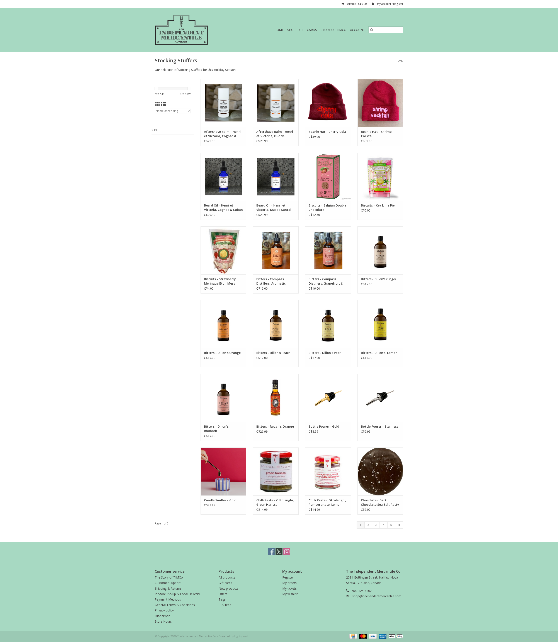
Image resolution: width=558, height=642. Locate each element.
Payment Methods (168, 599)
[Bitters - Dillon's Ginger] (380, 250)
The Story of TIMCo (169, 577)
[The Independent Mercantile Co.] (191, 30)
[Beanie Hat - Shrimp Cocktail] (380, 103)
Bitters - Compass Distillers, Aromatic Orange (271, 281)
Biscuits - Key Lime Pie (378, 205)
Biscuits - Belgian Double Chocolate (327, 207)
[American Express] (382, 636)
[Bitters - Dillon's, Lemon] (380, 324)
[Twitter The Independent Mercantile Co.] (279, 551)
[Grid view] (157, 104)
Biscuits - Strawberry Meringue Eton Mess (220, 281)
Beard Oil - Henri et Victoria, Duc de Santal (273, 207)
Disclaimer (162, 616)
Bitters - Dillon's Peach (273, 353)
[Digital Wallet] (395, 636)
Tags (222, 599)
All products (227, 577)
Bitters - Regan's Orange (275, 426)
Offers (223, 594)
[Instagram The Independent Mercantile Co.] (286, 551)
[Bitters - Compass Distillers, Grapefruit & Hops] (328, 250)
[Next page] (399, 524)
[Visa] (372, 636)
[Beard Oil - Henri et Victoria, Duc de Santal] (276, 177)
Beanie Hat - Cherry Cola (327, 132)
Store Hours (163, 621)
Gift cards (308, 30)
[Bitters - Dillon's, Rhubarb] (223, 398)
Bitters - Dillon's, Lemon (379, 353)
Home (279, 30)
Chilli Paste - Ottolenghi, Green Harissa (275, 502)
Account (357, 30)
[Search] (371, 29)
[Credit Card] (352, 636)
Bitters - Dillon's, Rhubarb (216, 428)
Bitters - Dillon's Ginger (378, 279)
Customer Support (168, 583)
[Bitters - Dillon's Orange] (223, 324)
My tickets (289, 588)
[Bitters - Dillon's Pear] (328, 324)
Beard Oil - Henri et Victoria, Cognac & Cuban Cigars (223, 207)
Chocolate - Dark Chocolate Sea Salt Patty (380, 502)
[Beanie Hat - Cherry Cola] (328, 103)
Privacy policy (164, 610)
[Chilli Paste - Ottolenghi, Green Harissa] (276, 471)
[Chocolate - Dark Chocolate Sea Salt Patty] (380, 471)
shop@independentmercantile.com (376, 596)
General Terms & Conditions (175, 605)
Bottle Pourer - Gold (324, 426)
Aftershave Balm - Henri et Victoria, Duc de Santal (274, 134)
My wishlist (290, 594)
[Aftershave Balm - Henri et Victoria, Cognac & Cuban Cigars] (223, 103)
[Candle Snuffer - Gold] (223, 471)
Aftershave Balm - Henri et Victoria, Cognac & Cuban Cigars (222, 134)
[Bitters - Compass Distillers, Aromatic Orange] (276, 250)
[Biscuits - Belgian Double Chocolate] (328, 177)
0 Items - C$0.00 (356, 4)
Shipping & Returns (168, 588)
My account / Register (389, 4)
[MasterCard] (362, 636)
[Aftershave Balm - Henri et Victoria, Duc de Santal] (276, 103)
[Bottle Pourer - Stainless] (380, 398)
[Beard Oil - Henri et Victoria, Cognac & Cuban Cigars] (223, 177)
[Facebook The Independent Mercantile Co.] (271, 551)
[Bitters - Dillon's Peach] (276, 324)
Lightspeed (241, 636)
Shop (291, 30)
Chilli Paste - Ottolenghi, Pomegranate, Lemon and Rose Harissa (327, 502)
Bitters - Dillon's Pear (325, 353)
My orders (289, 583)
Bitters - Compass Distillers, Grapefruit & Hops (326, 281)
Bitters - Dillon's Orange (222, 353)
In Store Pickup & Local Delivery (177, 594)
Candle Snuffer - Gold (220, 500)
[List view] (163, 104)
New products (228, 588)
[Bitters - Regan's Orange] (276, 398)
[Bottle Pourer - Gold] (328, 398)
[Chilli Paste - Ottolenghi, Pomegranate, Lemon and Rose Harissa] (328, 471)
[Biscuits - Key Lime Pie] (380, 177)
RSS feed (225, 605)
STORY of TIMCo (333, 30)
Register (288, 577)
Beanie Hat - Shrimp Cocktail (376, 134)
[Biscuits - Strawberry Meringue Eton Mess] (223, 250)
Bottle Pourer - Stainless (379, 426)
